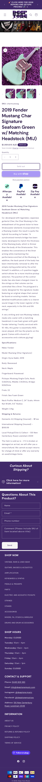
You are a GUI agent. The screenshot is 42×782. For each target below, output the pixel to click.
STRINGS (8, 600)
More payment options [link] (21, 180)
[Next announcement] (37, 4)
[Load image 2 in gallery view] (21, 93)
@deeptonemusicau (24, 697)
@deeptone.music (23, 692)
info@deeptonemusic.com (23, 687)
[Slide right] (39, 94)
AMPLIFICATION (11, 573)
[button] (5, 14)
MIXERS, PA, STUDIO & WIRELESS (19, 617)
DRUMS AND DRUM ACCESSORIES (19, 623)
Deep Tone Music (24, 781)
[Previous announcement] (4, 4)
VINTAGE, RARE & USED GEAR (17, 562)
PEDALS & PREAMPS (13, 584)
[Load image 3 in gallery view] (31, 93)
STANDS (8, 606)
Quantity (5, 152)
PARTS (7, 589)
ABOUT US (9, 721)
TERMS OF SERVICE (13, 743)
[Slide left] (2, 94)
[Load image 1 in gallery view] (10, 93)
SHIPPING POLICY (12, 737)
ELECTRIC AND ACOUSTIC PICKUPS (20, 595)
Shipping (15, 148)
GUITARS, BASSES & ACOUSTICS (19, 567)
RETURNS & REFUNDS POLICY (17, 732)
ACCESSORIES (11, 612)
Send (9, 545)
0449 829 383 (18, 682)
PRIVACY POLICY (12, 726)
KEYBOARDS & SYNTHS (14, 578)
